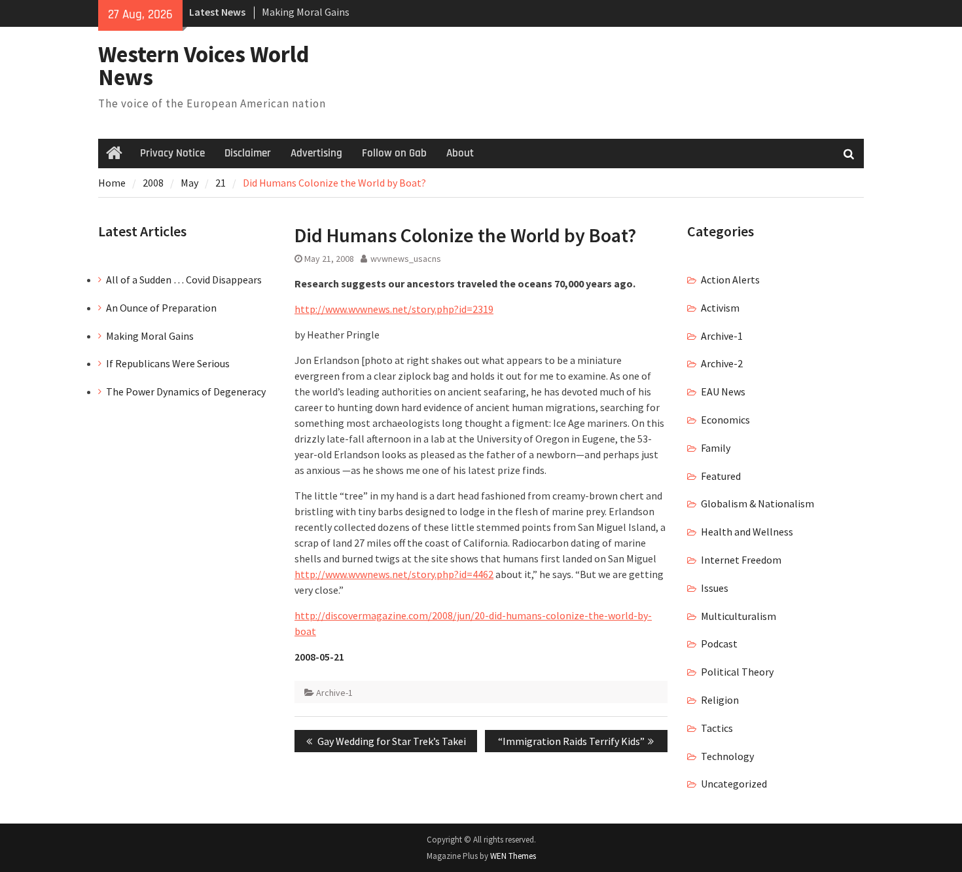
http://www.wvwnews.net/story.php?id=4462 (393, 574)
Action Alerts (730, 279)
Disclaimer (247, 153)
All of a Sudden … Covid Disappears (184, 279)
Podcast (719, 643)
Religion (720, 699)
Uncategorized (734, 783)
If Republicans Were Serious (168, 363)
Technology (727, 756)
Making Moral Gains (305, 11)
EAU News (723, 391)
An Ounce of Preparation (161, 307)
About (460, 153)
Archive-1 (334, 693)
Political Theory (737, 671)
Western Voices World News (204, 66)
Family (715, 447)
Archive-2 (722, 363)
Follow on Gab (394, 153)
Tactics (717, 728)
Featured (721, 475)
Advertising (316, 153)
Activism (720, 307)
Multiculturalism (738, 616)
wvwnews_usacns (405, 258)
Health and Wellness (747, 531)
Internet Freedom (741, 559)
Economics (725, 419)
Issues (714, 587)
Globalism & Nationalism (757, 503)
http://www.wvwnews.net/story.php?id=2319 (393, 309)
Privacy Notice (172, 153)
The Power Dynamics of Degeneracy (186, 391)
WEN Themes (513, 856)
